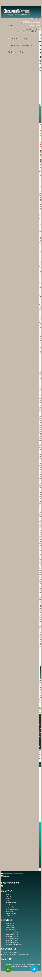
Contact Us (27, 45)
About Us (33, 31)
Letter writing (10, 923)
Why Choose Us (11, 905)
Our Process (13, 38)
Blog (22, 52)
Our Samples (10, 911)
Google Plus (10, 964)
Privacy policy (10, 907)
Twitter (23, 964)
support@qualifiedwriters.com (19, 954)
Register (31, 26)
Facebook (18, 964)
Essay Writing (10, 925)
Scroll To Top (36, 964)
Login (38, 26)
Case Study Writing (12, 938)
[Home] (16, 15)
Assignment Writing (12, 934)
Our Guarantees (11, 903)
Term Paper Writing (12, 942)
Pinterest (29, 964)
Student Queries (11, 913)
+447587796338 (13, 952)
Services (21, 31)
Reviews (11, 52)
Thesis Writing (10, 928)
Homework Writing (11, 940)
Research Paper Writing (13, 944)
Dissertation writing (12, 932)
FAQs (25, 38)
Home (10, 25)
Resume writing (11, 930)
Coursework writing (12, 936)
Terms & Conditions (12, 909)
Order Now (13, 45)
